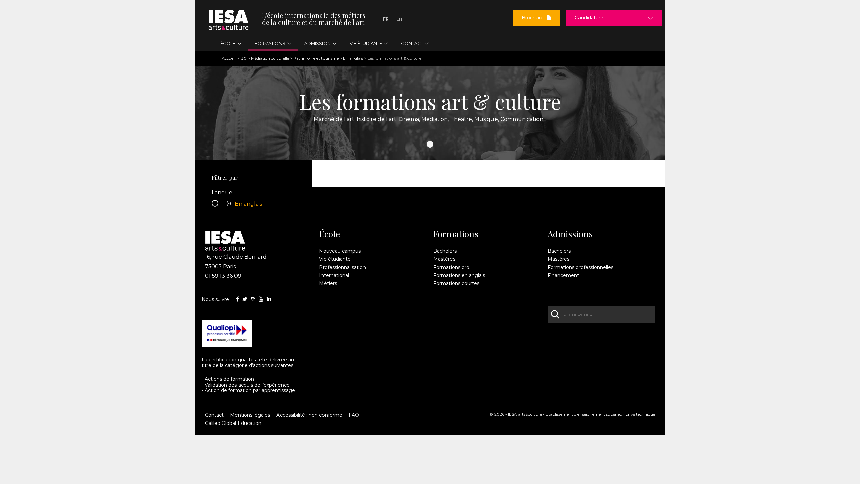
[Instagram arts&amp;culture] (253, 299)
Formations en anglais (459, 275)
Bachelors (445, 251)
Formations (455, 234)
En (399, 19)
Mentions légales (250, 415)
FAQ (354, 415)
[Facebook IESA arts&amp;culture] (237, 299)
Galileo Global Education (233, 423)
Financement (563, 275)
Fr (386, 19)
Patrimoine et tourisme (316, 58)
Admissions (570, 234)
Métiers (328, 283)
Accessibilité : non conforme (309, 415)
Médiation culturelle (270, 58)
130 (243, 58)
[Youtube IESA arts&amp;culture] (261, 299)
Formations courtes (456, 283)
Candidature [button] (589, 18)
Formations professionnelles (580, 267)
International (334, 275)
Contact (214, 415)
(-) (230, 204)
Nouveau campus (340, 251)
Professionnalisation (342, 267)
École (329, 234)
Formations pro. (451, 267)
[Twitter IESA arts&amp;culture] (244, 299)
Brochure (533, 18)
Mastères (444, 259)
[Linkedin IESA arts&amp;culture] (269, 299)
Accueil (228, 58)
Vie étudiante (335, 259)
